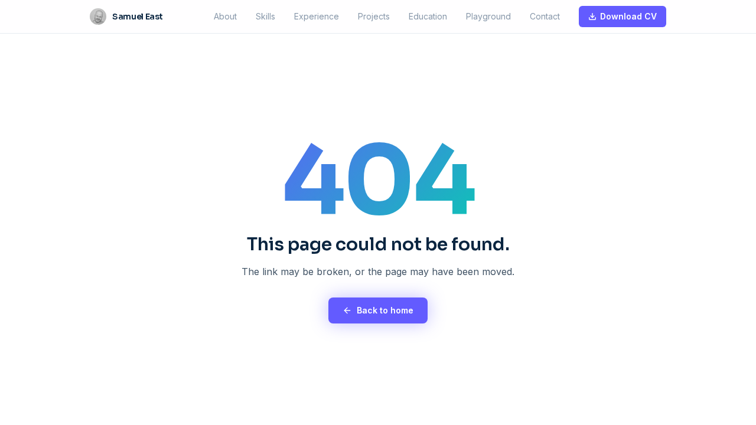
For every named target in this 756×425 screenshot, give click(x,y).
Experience (316, 16)
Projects (374, 16)
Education (428, 16)
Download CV (628, 16)
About (225, 16)
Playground (488, 16)
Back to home (385, 310)
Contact (545, 16)
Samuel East (137, 16)
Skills (265, 16)
